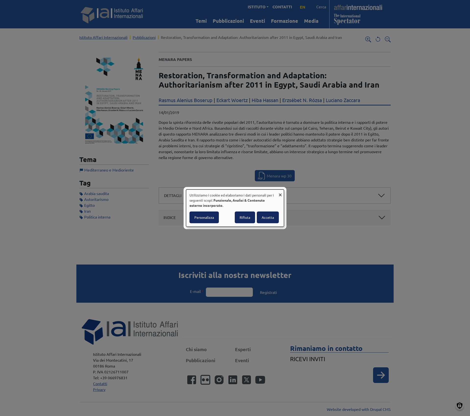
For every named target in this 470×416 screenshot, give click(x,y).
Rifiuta (245, 217)
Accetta (268, 217)
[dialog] (235, 208)
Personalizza (204, 217)
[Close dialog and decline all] (280, 192)
